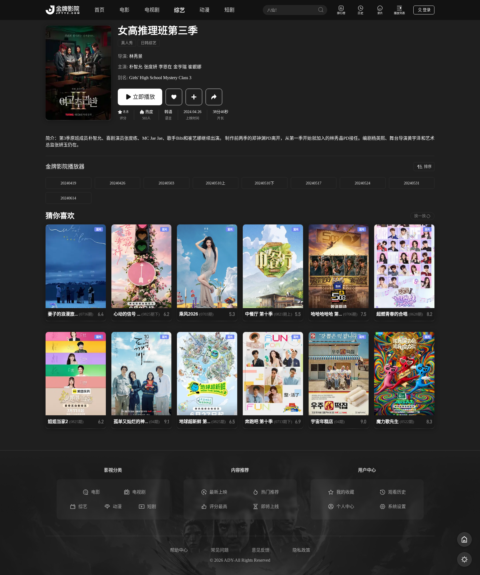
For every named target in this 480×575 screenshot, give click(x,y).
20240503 (166, 183)
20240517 (313, 183)
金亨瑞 (180, 66)
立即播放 (144, 97)
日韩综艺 (148, 43)
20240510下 (264, 183)
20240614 (68, 198)
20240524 (362, 183)
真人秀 (127, 43)
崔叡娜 (194, 66)
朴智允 (135, 66)
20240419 (68, 183)
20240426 (117, 183)
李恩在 (165, 66)
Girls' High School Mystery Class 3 (160, 77)
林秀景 (135, 56)
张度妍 (150, 66)
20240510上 (215, 183)
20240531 (411, 183)
